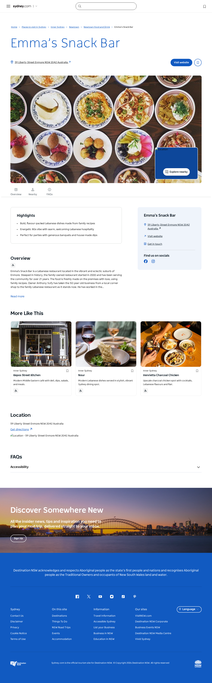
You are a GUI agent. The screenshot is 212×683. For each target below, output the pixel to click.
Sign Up (18, 538)
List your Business (104, 627)
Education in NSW (104, 639)
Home (14, 27)
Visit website (181, 62)
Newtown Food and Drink (97, 27)
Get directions (19, 429)
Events (56, 633)
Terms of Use (18, 639)
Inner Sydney (58, 27)
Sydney (15, 609)
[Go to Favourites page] (204, 6)
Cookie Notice (18, 633)
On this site (59, 609)
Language (188, 609)
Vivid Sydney (142, 639)
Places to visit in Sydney (34, 27)
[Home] (22, 6)
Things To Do (59, 621)
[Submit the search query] (79, 6)
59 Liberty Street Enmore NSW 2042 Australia (41, 62)
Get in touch (155, 244)
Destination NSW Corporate (151, 621)
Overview (16, 194)
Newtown (74, 27)
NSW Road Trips (61, 627)
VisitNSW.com (143, 616)
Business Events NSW (147, 627)
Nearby (33, 194)
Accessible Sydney (104, 621)
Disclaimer (16, 621)
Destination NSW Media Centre (153, 633)
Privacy (14, 627)
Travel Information (104, 616)
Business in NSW (103, 633)
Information (101, 609)
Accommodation (62, 639)
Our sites (141, 609)
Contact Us (16, 616)
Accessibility (19, 467)
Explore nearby (179, 172)
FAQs (50, 194)
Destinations (59, 616)
